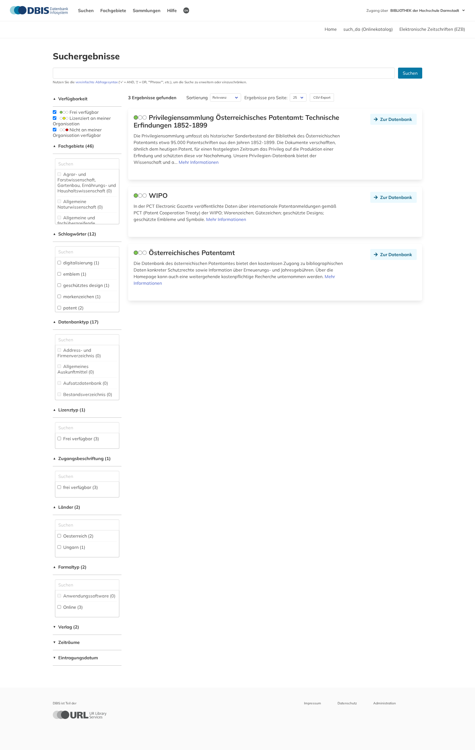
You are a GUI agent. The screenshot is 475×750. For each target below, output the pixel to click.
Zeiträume (66, 642)
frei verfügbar (80, 487)
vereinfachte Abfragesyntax (97, 82)
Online (72, 607)
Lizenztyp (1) (69, 410)
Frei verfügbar (83, 112)
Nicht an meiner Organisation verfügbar (77, 132)
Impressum (312, 703)
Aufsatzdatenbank (85, 383)
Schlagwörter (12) (74, 234)
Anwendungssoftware (88, 596)
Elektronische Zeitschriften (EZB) (432, 29)
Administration (384, 703)
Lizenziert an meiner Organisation (82, 120)
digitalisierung (80, 262)
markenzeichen (81, 296)
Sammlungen (147, 10)
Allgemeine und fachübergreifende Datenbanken (76, 223)
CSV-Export (321, 97)
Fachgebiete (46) (73, 146)
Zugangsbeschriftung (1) (82, 458)
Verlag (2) (66, 627)
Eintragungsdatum (75, 657)
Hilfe (172, 10)
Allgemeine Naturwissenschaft (80, 204)
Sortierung (197, 97)
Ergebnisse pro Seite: (266, 97)
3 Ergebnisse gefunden (152, 97)
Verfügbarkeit (70, 98)
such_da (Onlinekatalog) (368, 29)
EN (186, 10)
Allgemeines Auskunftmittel (75, 369)
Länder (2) (66, 507)
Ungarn (73, 547)
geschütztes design (85, 285)
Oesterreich (77, 536)
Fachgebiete (113, 10)
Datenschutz (347, 703)
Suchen (86, 10)
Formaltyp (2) (70, 567)
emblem (74, 274)
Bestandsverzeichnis (87, 394)
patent (73, 308)
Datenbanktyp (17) (76, 322)
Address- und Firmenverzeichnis (79, 352)
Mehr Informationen (199, 162)
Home (331, 29)
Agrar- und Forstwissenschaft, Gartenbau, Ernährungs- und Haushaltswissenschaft (86, 182)
